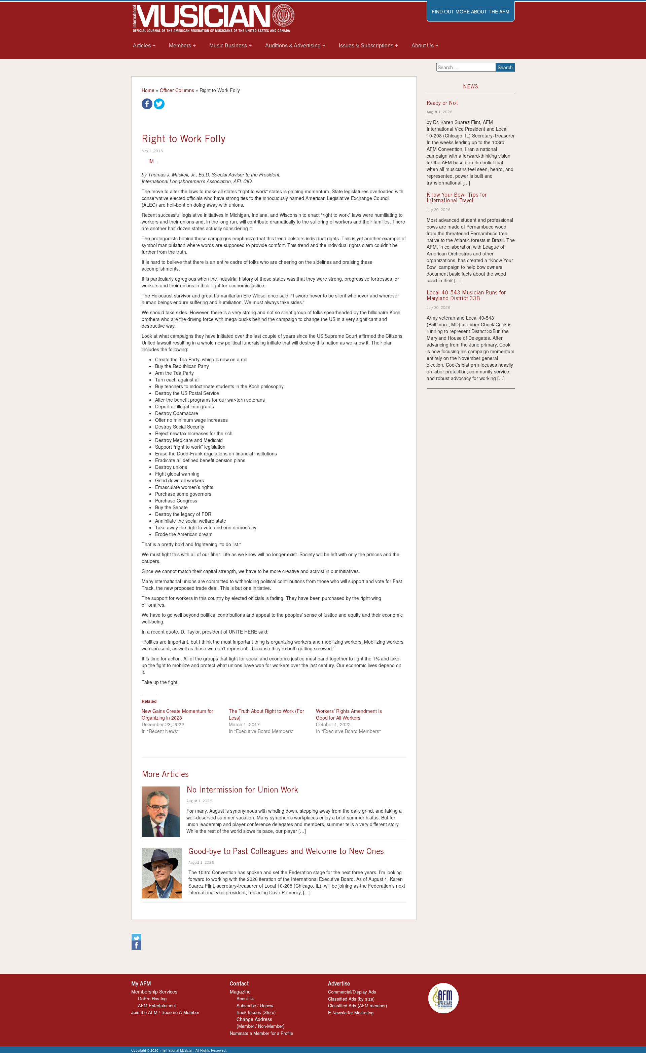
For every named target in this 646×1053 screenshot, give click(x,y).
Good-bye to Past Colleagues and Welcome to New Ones (286, 852)
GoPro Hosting (152, 998)
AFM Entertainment (157, 1005)
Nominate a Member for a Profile (261, 1033)
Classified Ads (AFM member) (357, 1005)
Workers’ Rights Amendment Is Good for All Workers (349, 714)
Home (148, 90)
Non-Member (270, 1026)
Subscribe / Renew (255, 1005)
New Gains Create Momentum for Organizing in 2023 (177, 714)
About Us (246, 998)
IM (151, 161)
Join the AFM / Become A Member (165, 1012)
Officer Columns (177, 90)
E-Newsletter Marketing (350, 1012)
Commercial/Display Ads (352, 991)
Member (246, 1026)
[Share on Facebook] (147, 103)
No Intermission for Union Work (242, 791)
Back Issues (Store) (256, 1012)
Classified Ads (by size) (351, 999)
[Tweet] (159, 103)
